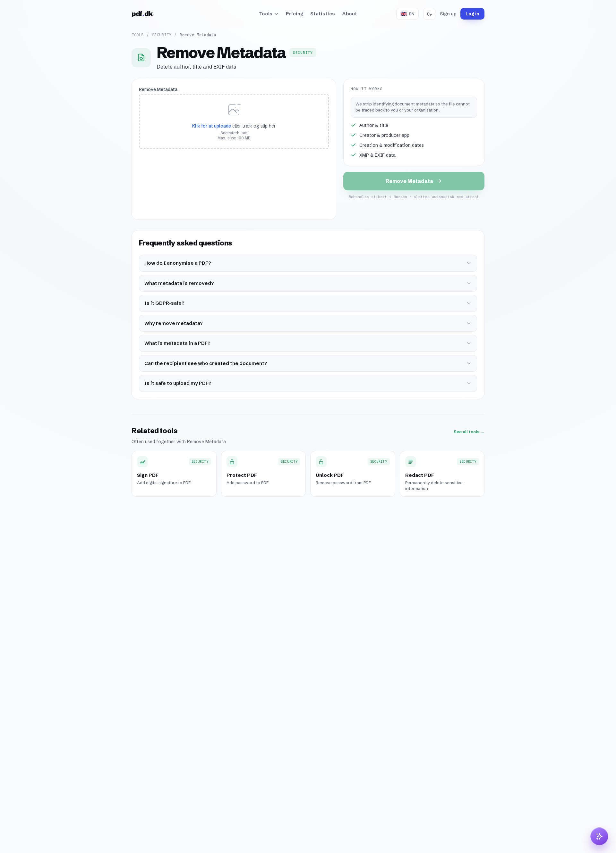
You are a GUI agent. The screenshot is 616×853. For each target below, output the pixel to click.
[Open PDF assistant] (599, 836)
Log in (472, 14)
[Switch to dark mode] (429, 14)
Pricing (294, 14)
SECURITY (162, 34)
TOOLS (138, 34)
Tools (265, 14)
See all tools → (469, 431)
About (349, 14)
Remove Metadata (158, 89)
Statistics (322, 14)
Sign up (448, 14)
